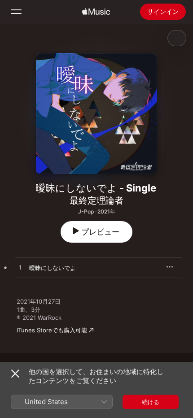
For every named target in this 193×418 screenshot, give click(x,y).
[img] (96, 12)
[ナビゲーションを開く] (16, 12)
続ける (150, 401)
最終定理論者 (96, 200)
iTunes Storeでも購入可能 (52, 330)
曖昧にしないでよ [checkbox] (52, 267)
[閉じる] (15, 374)
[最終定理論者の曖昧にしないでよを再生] (20, 268)
